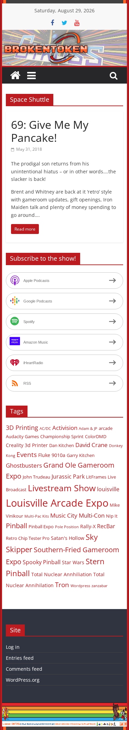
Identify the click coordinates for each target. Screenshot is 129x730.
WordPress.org (23, 680)
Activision (64, 428)
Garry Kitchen (81, 455)
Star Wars (73, 562)
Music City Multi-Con (77, 515)
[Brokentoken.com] (64, 34)
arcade (105, 428)
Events (27, 454)
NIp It (112, 516)
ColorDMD (95, 436)
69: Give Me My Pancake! (49, 131)
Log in (13, 647)
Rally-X (88, 526)
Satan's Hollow (67, 538)
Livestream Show (62, 488)
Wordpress (80, 585)
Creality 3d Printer (27, 445)
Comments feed (24, 669)
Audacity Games (22, 436)
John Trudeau (36, 477)
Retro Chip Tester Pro (28, 538)
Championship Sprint (62, 436)
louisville (108, 489)
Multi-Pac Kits (36, 516)
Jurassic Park (68, 476)
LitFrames (96, 477)
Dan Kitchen (61, 445)
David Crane (91, 445)
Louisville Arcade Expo (57, 503)
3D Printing (22, 427)
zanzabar (100, 585)
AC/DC (45, 428)
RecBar (106, 526)
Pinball (16, 525)
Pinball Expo (41, 526)
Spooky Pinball (42, 562)
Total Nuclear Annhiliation (61, 574)
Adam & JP (88, 428)
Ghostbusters (24, 465)
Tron (62, 584)
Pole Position (67, 526)
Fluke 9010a (51, 455)
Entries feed (20, 658)
